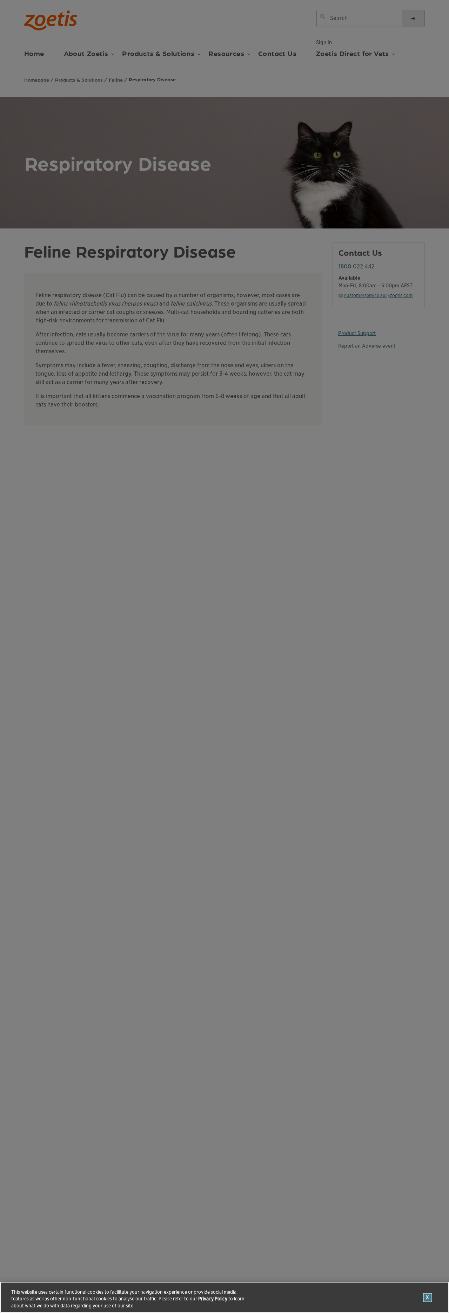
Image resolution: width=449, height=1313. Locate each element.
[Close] (427, 1297)
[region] (224, 1297)
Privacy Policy (212, 1299)
